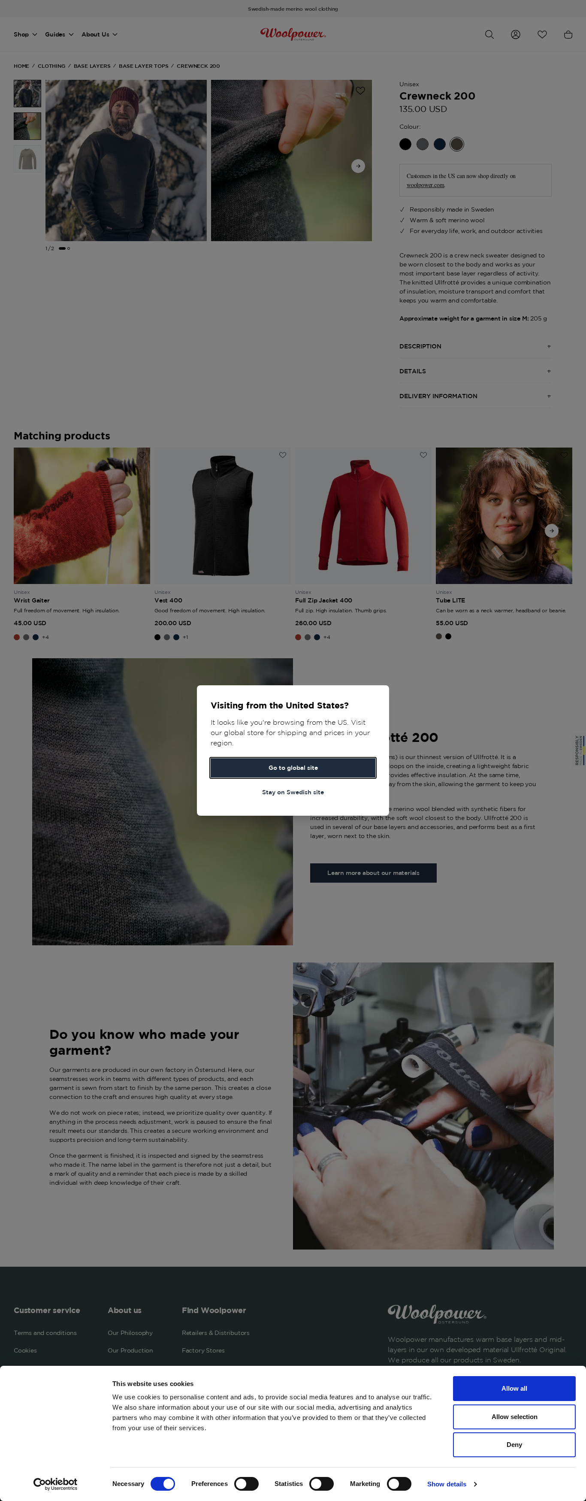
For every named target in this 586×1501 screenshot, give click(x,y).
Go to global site (293, 767)
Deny (514, 1444)
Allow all (514, 1388)
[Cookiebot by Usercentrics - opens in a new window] (55, 1484)
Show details (446, 1484)
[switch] (246, 1484)
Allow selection (515, 1416)
